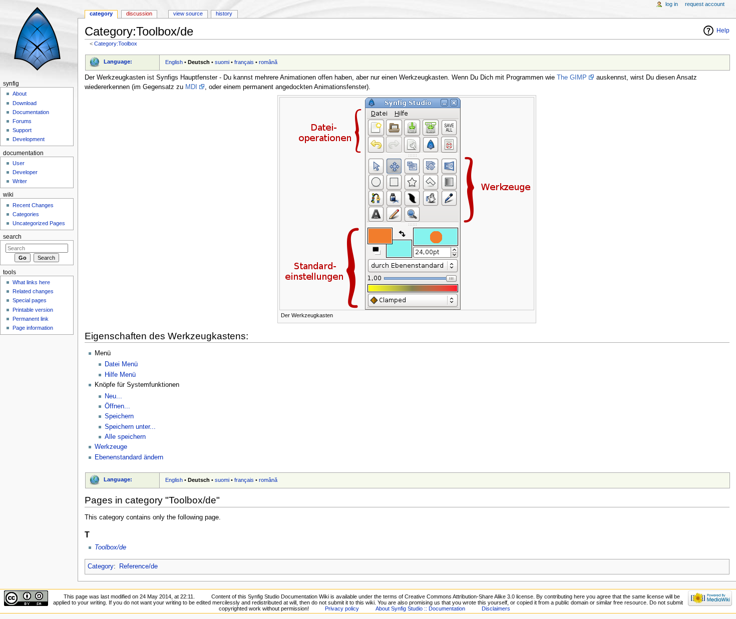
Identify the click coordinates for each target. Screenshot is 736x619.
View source (188, 14)
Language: (118, 62)
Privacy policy (342, 608)
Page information (33, 328)
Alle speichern (125, 436)
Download (25, 103)
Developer (25, 172)
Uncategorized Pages (39, 223)
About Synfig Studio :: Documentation (420, 608)
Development (29, 139)
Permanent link (31, 319)
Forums (22, 121)
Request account (704, 4)
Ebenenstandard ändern (129, 457)
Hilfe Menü (120, 374)
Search (12, 237)
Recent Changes (33, 205)
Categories (26, 214)
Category (101, 566)
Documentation (31, 112)
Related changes (33, 291)
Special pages (30, 300)
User (19, 163)
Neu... (113, 396)
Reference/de (138, 566)
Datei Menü (121, 364)
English (174, 62)
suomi (222, 62)
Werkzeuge (111, 446)
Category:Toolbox (115, 44)
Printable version (33, 310)
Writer (20, 181)
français (244, 62)
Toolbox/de (110, 547)
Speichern (119, 416)
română (268, 62)
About (20, 94)
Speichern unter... (130, 426)
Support (22, 130)
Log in (671, 4)
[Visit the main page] (39, 39)
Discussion (139, 14)
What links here (31, 282)
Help (722, 30)
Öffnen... (117, 406)
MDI (191, 87)
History (224, 14)
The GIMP (572, 77)
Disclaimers (496, 608)
